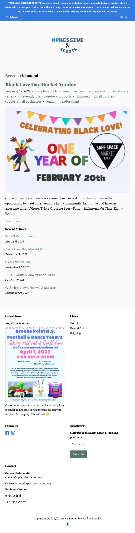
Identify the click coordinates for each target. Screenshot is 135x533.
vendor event (69, 101)
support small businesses (23, 101)
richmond (82, 96)
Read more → (15, 221)
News (10, 75)
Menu (13, 17)
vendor (51, 101)
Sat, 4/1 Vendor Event (20, 236)
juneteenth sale (29, 96)
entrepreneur (99, 91)
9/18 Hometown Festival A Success (30, 287)
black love (41, 91)
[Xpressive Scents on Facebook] (7, 433)
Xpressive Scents (66, 518)
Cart (127, 17)
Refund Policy (78, 328)
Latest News (13, 316)
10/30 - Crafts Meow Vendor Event (30, 275)
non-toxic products (57, 96)
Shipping (75, 333)
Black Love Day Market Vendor (40, 84)
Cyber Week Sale (18, 262)
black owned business (69, 91)
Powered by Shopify (89, 518)
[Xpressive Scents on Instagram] (13, 433)
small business (104, 96)
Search (74, 323)
